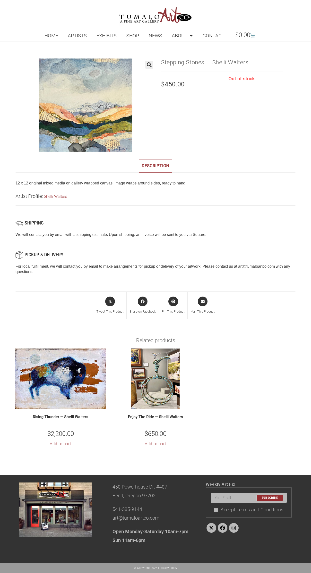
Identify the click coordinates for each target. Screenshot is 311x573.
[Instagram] (234, 528)
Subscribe (270, 497)
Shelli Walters (55, 196)
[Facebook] (222, 528)
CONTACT (214, 36)
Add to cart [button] (60, 443)
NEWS (155, 36)
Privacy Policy (168, 568)
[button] (149, 65)
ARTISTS (77, 36)
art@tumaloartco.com (256, 266)
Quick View (64, 405)
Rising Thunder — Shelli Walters (60, 417)
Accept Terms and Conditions (252, 510)
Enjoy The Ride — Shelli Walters (155, 417)
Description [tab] (155, 165)
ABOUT (179, 36)
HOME (51, 36)
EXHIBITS (106, 36)
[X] (211, 528)
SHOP (132, 36)
